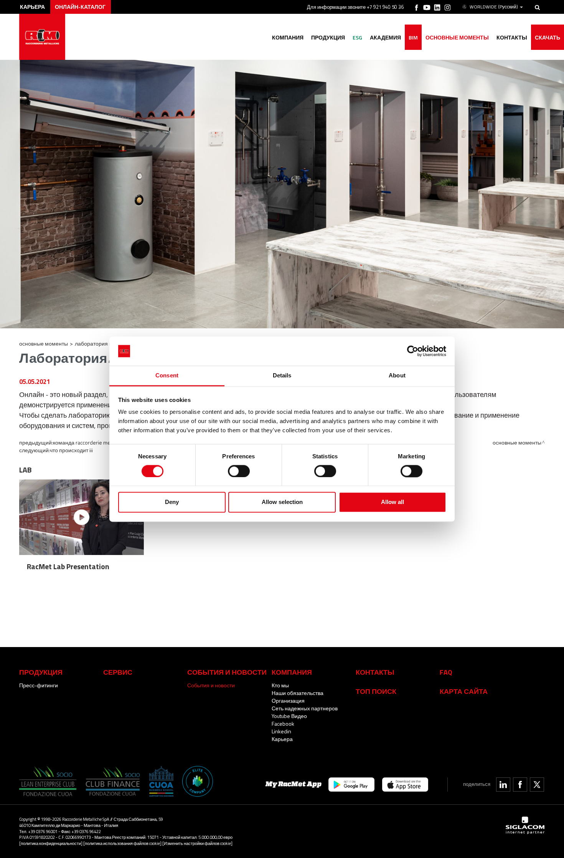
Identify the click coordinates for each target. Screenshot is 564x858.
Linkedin (281, 731)
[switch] (239, 471)
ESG (357, 37)
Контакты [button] (511, 37)
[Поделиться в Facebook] (520, 784)
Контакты (375, 672)
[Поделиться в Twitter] (537, 784)
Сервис (117, 672)
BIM (413, 37)
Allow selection (282, 502)
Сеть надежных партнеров (305, 708)
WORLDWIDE (494, 6)
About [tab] (397, 375)
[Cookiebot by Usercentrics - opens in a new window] (412, 351)
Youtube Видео (289, 716)
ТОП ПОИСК (376, 691)
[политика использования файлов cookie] (122, 843)
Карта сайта (464, 691)
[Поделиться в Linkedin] (503, 784)
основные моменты (457, 37)
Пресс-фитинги (38, 685)
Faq (446, 672)
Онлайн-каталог (80, 7)
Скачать (547, 37)
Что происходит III (71, 450)
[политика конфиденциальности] (50, 843)
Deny (172, 502)
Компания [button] (287, 37)
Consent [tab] (166, 375)
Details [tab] (282, 375)
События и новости (211, 685)
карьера (32, 7)
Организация (288, 701)
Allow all (392, 502)
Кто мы (280, 685)
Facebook (283, 724)
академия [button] (385, 37)
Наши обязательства (297, 693)
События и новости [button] (227, 672)
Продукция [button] (328, 37)
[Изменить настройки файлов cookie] (197, 843)
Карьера (282, 739)
